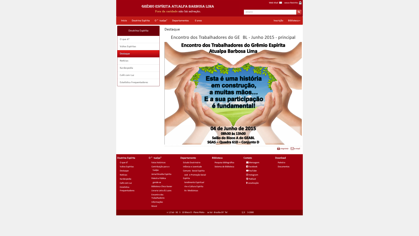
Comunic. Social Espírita (194, 171)
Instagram (253, 175)
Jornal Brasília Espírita (161, 174)
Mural (154, 206)
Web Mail (274, 3)
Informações (157, 202)
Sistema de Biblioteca (224, 167)
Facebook (252, 167)
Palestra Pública (158, 178)
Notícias (124, 60)
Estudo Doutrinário (191, 162)
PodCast (252, 179)
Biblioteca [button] (293, 20)
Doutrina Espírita (141, 20)
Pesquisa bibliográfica (224, 162)
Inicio (124, 20)
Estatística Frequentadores (134, 82)
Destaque (125, 53)
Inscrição (278, 20)
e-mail (297, 149)
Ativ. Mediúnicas (190, 190)
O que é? (124, 39)
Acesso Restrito (291, 3)
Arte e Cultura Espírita (193, 186)
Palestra (281, 162)
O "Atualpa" (161, 20)
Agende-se (156, 182)
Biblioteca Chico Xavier (161, 186)
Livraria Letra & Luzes (161, 190)
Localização (253, 183)
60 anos (198, 20)
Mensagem (253, 162)
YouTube (252, 171)
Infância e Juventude (192, 167)
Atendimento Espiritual (193, 182)
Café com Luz (127, 75)
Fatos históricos (158, 162)
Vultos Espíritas (128, 46)
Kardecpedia (126, 68)
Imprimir (284, 149)
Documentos (283, 167)
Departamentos (180, 20)
